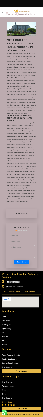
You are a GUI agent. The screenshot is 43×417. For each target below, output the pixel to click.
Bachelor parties (23, 136)
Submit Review (21, 262)
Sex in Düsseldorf (12, 78)
